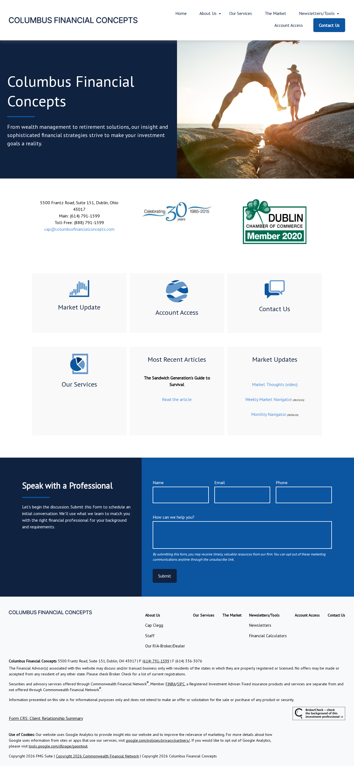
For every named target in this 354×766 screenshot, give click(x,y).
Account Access (176, 312)
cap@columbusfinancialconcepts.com (79, 229)
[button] (181, 13)
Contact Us (274, 309)
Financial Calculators (268, 635)
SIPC (181, 683)
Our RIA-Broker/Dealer (165, 646)
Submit (164, 576)
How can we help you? (173, 517)
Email (219, 482)
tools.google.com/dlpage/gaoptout (58, 746)
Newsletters (260, 625)
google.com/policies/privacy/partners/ (158, 740)
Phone (282, 482)
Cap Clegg (154, 625)
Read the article (177, 399)
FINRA (171, 683)
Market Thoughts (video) (275, 384)
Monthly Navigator (268, 414)
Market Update (79, 307)
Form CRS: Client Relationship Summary (46, 718)
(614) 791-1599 (155, 661)
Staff (150, 635)
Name (158, 482)
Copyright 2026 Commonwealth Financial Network (97, 756)
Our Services (79, 384)
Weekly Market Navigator (268, 399)
